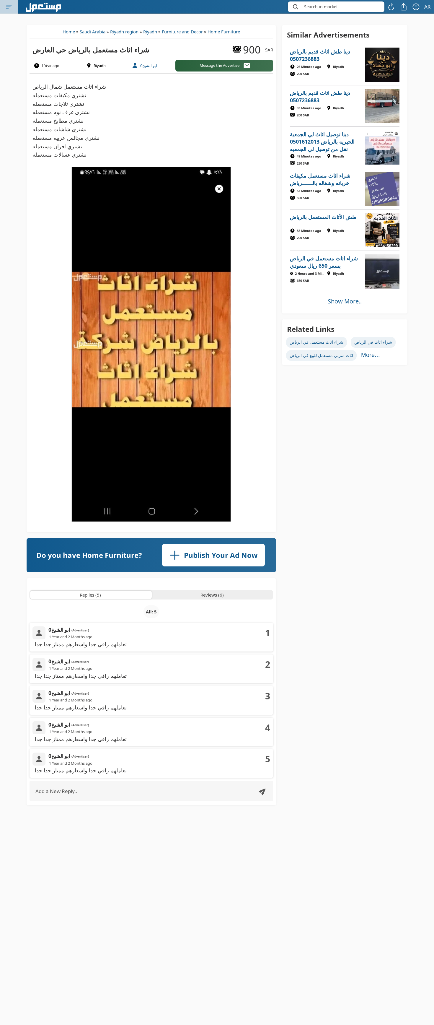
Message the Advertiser (220, 65)
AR (427, 6)
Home (69, 32)
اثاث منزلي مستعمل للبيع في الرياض (321, 355)
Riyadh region (124, 32)
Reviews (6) (212, 595)
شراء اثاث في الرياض (373, 342)
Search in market (321, 6)
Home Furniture (224, 32)
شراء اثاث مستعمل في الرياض (316, 342)
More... (370, 355)
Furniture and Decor (182, 32)
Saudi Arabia (92, 32)
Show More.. (345, 301)
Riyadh (150, 32)
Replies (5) (90, 595)
